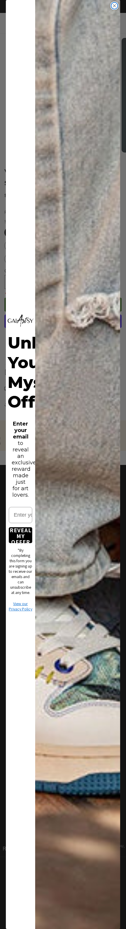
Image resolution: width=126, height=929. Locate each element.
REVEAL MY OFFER (21, 535)
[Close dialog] (114, 5)
